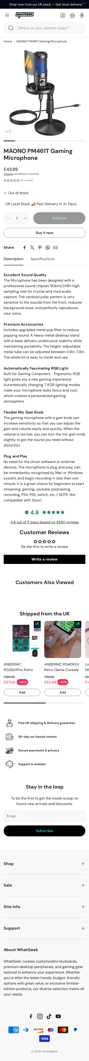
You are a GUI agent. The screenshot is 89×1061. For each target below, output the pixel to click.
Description (13, 258)
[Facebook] (24, 247)
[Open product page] (22, 639)
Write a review (44, 559)
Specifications (43, 258)
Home (8, 41)
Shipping (8, 173)
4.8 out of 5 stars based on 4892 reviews (44, 522)
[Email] (55, 247)
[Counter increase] (25, 218)
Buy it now (44, 232)
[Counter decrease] (8, 218)
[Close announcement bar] (84, 3)
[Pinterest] (40, 247)
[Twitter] (32, 247)
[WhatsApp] (48, 247)
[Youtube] (58, 1016)
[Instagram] (40, 1016)
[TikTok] (49, 1016)
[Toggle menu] (7, 15)
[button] (44, 28)
